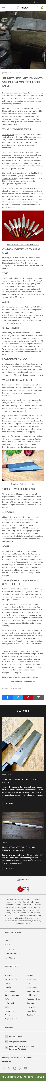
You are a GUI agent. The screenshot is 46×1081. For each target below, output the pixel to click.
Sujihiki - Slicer (32, 995)
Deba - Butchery (33, 991)
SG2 (39, 372)
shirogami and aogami (11, 672)
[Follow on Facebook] (4, 1068)
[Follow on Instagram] (15, 1068)
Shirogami (6, 517)
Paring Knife (9, 1011)
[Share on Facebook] (7, 697)
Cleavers (30, 1003)
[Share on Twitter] (18, 697)
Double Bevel (7, 775)
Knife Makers (10, 958)
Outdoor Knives (33, 1015)
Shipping (5, 1058)
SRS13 (33, 372)
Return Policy (16, 1058)
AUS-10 (5, 307)
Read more (10, 804)
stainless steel (26, 258)
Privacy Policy (7, 1061)
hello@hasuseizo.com (18, 1041)
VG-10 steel (7, 278)
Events (7, 945)
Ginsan (30, 335)
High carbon (7, 400)
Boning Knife (32, 1007)
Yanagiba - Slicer (34, 999)
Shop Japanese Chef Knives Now (23, 681)
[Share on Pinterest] (28, 697)
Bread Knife (31, 1011)
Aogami (18, 73)
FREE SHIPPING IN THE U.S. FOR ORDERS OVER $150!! (23, 2)
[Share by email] (38, 697)
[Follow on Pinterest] (20, 1068)
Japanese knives (9, 667)
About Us (8, 940)
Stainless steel (8, 134)
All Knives (8, 975)
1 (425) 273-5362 (16, 1036)
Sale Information (30, 1058)
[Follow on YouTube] (25, 1068)
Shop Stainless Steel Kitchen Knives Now (23, 244)
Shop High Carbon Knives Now (23, 484)
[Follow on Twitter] (9, 1068)
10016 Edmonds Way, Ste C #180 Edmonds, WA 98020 (22, 1047)
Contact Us (9, 949)
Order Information (12, 953)
